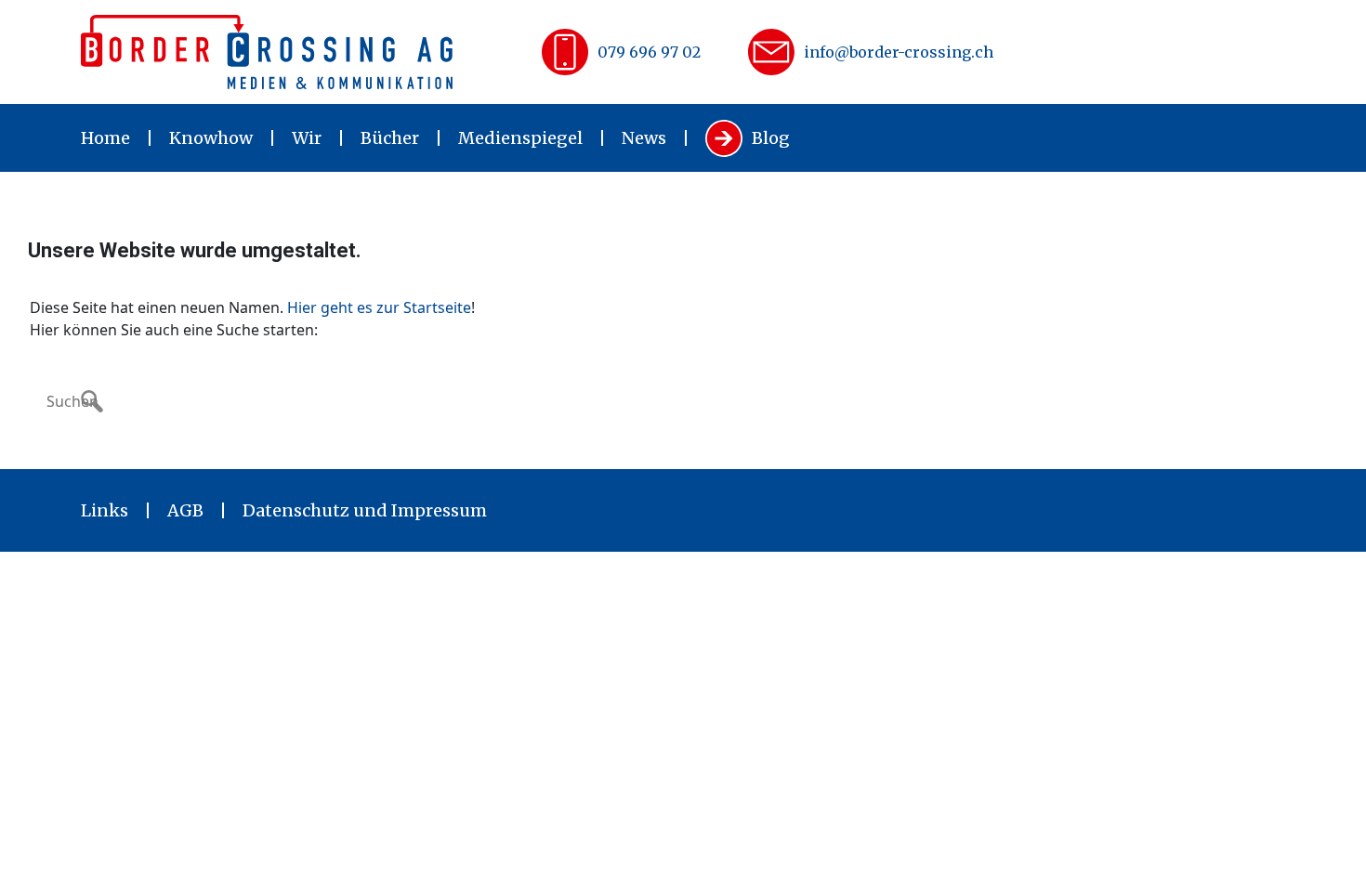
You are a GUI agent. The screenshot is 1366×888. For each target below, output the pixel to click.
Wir (307, 138)
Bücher (390, 138)
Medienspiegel (520, 138)
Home (105, 138)
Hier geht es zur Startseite (379, 307)
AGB (185, 510)
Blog (771, 138)
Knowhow (211, 138)
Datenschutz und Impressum (365, 510)
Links (104, 510)
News (644, 138)
